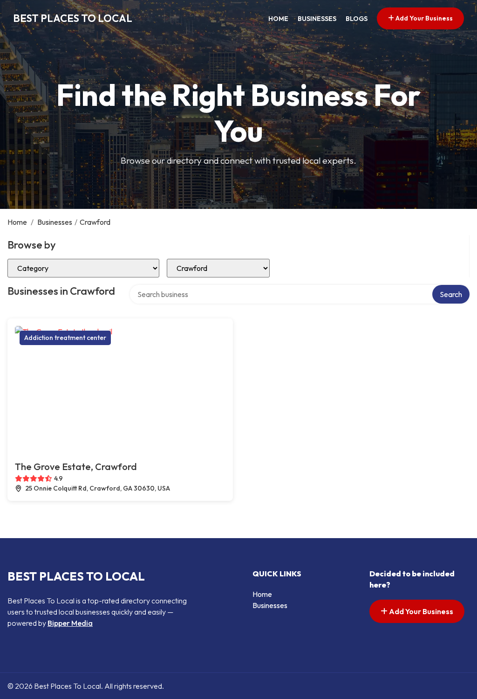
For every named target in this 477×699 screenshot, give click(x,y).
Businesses (317, 18)
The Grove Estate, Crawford (76, 466)
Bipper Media (70, 623)
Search (451, 294)
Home (278, 18)
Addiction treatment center (65, 337)
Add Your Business (423, 18)
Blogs (357, 18)
